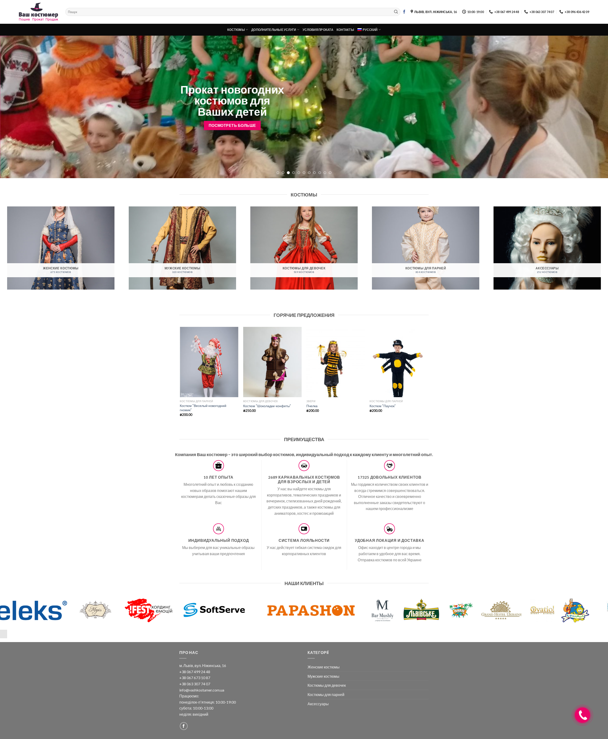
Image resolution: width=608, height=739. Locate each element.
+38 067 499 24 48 (194, 671)
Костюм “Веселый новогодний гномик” (203, 408)
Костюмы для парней (326, 694)
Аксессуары (318, 703)
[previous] (18, 107)
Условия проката (318, 30)
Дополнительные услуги (273, 30)
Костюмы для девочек (327, 685)
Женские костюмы (324, 667)
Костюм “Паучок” (383, 406)
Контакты (345, 30)
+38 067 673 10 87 (194, 677)
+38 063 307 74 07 (194, 684)
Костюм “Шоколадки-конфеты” (267, 406)
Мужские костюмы (323, 676)
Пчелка (312, 406)
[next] (590, 107)
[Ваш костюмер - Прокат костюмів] (38, 12)
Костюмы (236, 30)
